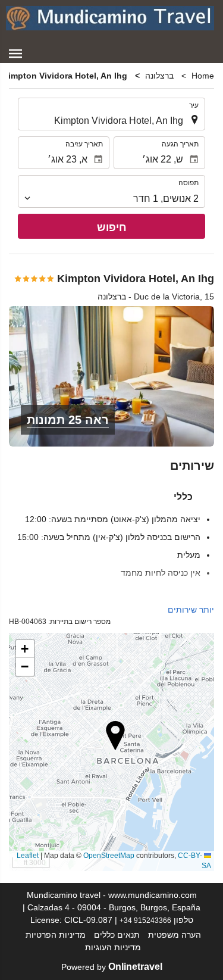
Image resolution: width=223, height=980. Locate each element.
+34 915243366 (145, 920)
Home (202, 75)
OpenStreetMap (108, 855)
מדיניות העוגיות (113, 947)
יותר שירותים (191, 609)
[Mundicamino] (110, 18)
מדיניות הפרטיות (56, 935)
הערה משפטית (174, 935)
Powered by (111, 967)
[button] (15, 53)
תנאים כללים (117, 935)
